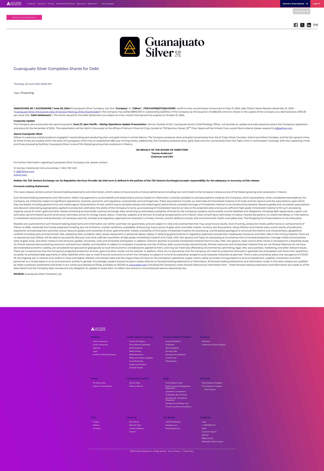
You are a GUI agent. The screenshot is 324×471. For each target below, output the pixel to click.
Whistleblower (171, 361)
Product (96, 422)
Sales (204, 428)
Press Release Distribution (139, 345)
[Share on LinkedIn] (309, 25)
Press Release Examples (212, 386)
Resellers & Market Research (104, 355)
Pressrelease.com (173, 428)
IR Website (170, 345)
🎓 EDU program (106, 4)
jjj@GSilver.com (25, 171)
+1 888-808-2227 (209, 425)
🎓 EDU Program (209, 389)
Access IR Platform (173, 341)
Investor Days (171, 358)
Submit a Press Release (293, 4)
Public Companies (100, 341)
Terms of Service (174, 451)
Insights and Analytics (137, 364)
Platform (96, 425)
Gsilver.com (20, 175)
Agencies (96, 348)
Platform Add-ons (136, 386)
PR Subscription (99, 383)
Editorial (205, 435)
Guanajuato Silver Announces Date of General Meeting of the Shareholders (57, 111)
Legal (95, 351)
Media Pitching (135, 351)
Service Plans (134, 383)
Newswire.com (171, 425)
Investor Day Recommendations (178, 407)
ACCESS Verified (136, 368)
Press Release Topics (174, 383)
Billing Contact (207, 438)
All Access (206, 341)
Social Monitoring (136, 361)
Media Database (135, 348)
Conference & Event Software (214, 345)
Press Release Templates (212, 383)
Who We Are (134, 422)
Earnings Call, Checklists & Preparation (176, 399)
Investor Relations (136, 428)
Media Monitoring (136, 355)
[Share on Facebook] (296, 25)
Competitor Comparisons (176, 391)
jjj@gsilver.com (283, 128)
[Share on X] (302, 25)
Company (97, 428)
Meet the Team (135, 425)
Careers (132, 432)
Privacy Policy (188, 451)
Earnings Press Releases (176, 355)
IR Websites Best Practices (176, 395)
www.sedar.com (138, 264)
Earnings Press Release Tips (177, 403)
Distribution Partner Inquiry (212, 442)
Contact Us (300, 11)
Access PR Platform (137, 341)
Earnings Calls (171, 351)
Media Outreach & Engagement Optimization (178, 387)
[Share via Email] (315, 25)
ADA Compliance (172, 348)
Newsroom (92, 4)
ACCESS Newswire (173, 422)
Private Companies (100, 345)
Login (315, 4)
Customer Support (209, 432)
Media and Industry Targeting (141, 358)
